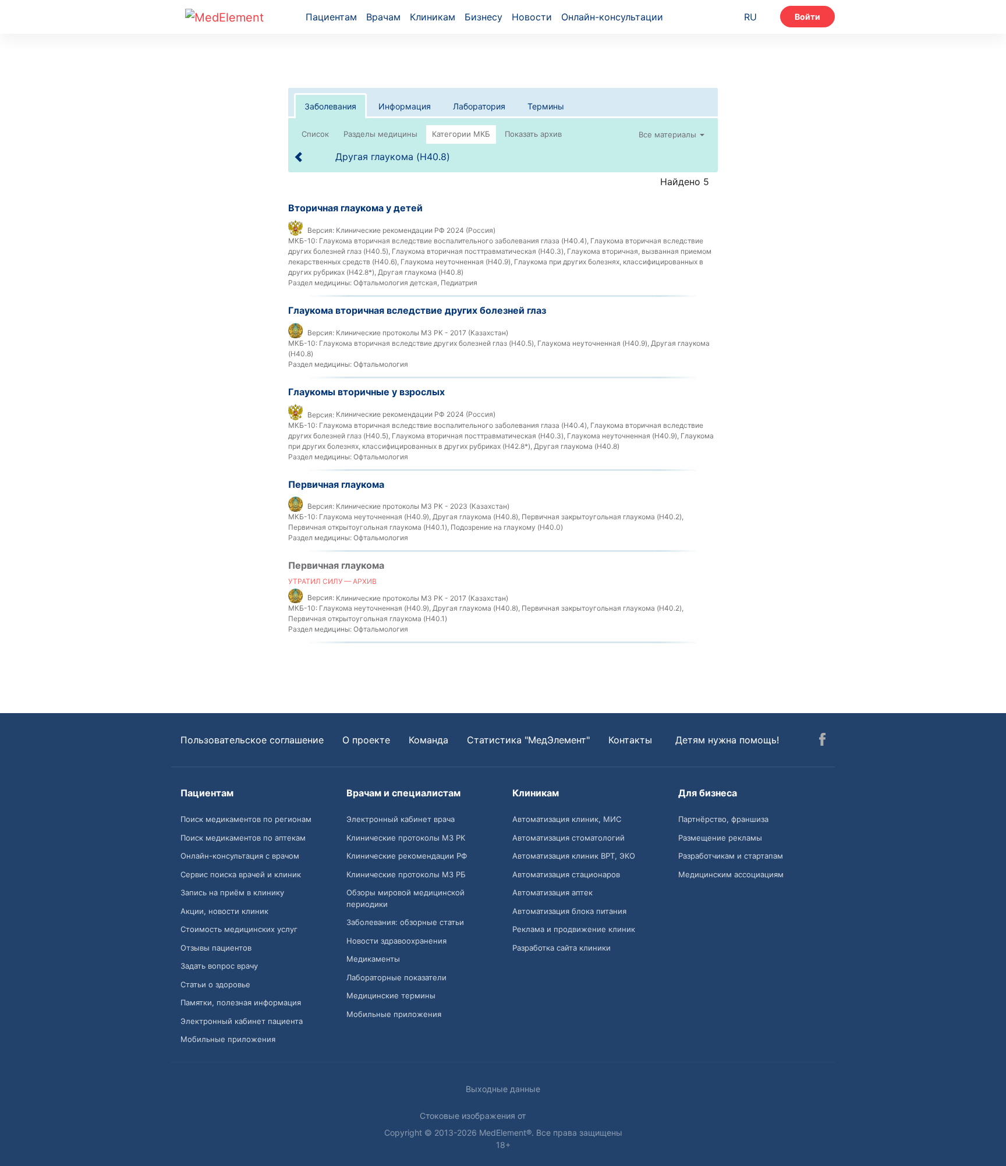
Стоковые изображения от (474, 1116)
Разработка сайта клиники (561, 947)
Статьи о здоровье (215, 984)
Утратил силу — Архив (332, 581)
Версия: (320, 230)
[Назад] (299, 156)
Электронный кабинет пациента (241, 1021)
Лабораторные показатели (396, 977)
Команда (428, 740)
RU (750, 17)
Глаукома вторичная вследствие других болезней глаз (417, 310)
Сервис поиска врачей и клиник (240, 874)
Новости (532, 17)
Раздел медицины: (320, 282)
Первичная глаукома (336, 484)
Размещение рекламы (720, 837)
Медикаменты (373, 958)
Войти (807, 17)
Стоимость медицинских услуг (238, 929)
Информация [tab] (404, 106)
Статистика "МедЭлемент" (528, 740)
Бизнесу (483, 17)
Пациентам (331, 17)
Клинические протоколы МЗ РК (405, 837)
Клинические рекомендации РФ (406, 855)
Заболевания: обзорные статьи (405, 922)
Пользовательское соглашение (252, 740)
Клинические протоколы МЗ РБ (406, 874)
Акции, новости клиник (224, 911)
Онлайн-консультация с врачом (239, 855)
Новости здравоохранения (396, 940)
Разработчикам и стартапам (730, 855)
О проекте (366, 740)
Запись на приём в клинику (232, 892)
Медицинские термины (390, 995)
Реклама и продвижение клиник (573, 929)
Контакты (630, 740)
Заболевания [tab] (330, 106)
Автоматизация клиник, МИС (566, 819)
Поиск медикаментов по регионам (245, 819)
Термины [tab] (545, 106)
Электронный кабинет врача (400, 819)
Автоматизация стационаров (566, 874)
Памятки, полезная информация (240, 1002)
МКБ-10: (302, 240)
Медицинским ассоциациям (731, 874)
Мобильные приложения (227, 1039)
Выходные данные (503, 1089)
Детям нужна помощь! (727, 740)
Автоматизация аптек (552, 892)
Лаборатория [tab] (479, 106)
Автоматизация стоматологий (568, 837)
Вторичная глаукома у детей (355, 208)
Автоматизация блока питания (569, 911)
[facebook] (822, 741)
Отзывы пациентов (216, 947)
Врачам (383, 17)
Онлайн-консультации (612, 17)
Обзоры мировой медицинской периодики (405, 898)
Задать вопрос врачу (219, 965)
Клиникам (432, 17)
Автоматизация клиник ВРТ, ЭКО (573, 855)
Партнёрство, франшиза (723, 819)
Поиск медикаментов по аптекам (243, 837)
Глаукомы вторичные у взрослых (366, 392)
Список (315, 134)
